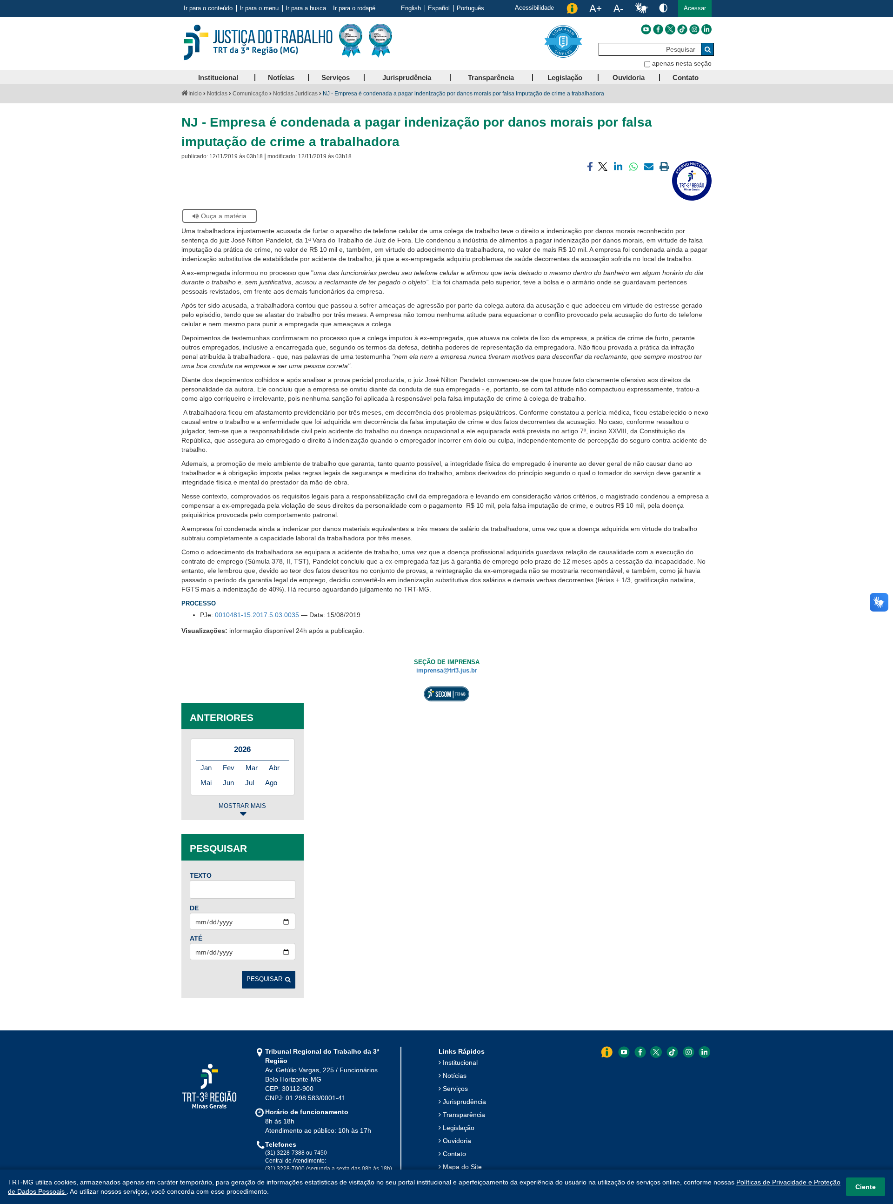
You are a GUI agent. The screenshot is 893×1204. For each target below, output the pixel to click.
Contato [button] (686, 77)
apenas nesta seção (682, 63)
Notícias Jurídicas (295, 93)
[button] (695, 8)
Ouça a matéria (224, 216)
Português (470, 8)
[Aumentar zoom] (595, 8)
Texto (201, 875)
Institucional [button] (218, 77)
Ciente (865, 1187)
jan (206, 768)
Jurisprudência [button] (406, 77)
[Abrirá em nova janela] (646, 29)
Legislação (458, 1127)
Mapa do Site (462, 1166)
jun (228, 783)
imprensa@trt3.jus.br (446, 670)
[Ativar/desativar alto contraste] (663, 7)
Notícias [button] (281, 77)
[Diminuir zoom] (618, 8)
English (411, 8)
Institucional (460, 1062)
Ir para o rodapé (354, 8)
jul (249, 783)
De (194, 908)
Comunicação (250, 93)
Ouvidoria (457, 1140)
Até (196, 938)
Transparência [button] (491, 77)
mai (206, 783)
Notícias (217, 93)
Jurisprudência (464, 1101)
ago (271, 783)
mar (252, 768)
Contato (454, 1153)
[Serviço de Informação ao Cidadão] (572, 8)
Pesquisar (264, 979)
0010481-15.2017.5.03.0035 (257, 615)
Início (195, 93)
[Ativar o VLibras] (641, 8)
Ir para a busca (306, 8)
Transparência (464, 1114)
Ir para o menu (259, 8)
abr (274, 768)
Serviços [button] (335, 77)
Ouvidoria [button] (629, 77)
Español (439, 8)
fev (228, 768)
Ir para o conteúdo (208, 8)
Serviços (455, 1088)
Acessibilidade (534, 7)
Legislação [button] (564, 77)
